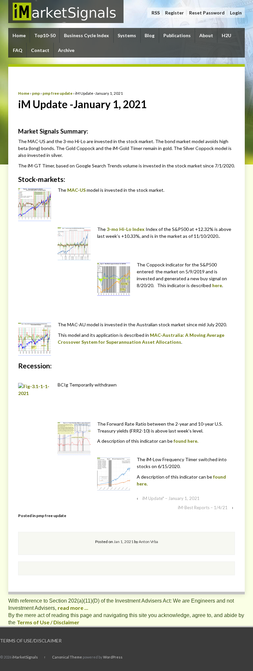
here (217, 285)
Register (174, 12)
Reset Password (207, 12)
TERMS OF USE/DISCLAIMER (31, 640)
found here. (186, 441)
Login (236, 12)
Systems (127, 35)
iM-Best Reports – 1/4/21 (203, 507)
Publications (177, 35)
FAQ (17, 50)
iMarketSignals (25, 657)
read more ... (73, 608)
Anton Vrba (148, 541)
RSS (156, 12)
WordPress (113, 657)
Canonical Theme (67, 657)
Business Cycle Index (86, 35)
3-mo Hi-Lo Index (126, 229)
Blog (150, 35)
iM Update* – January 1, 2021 (171, 498)
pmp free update (57, 93)
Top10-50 (44, 35)
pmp (36, 93)
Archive (66, 50)
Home (19, 35)
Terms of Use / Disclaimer (48, 622)
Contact (40, 50)
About (206, 35)
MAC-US (77, 190)
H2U (226, 35)
